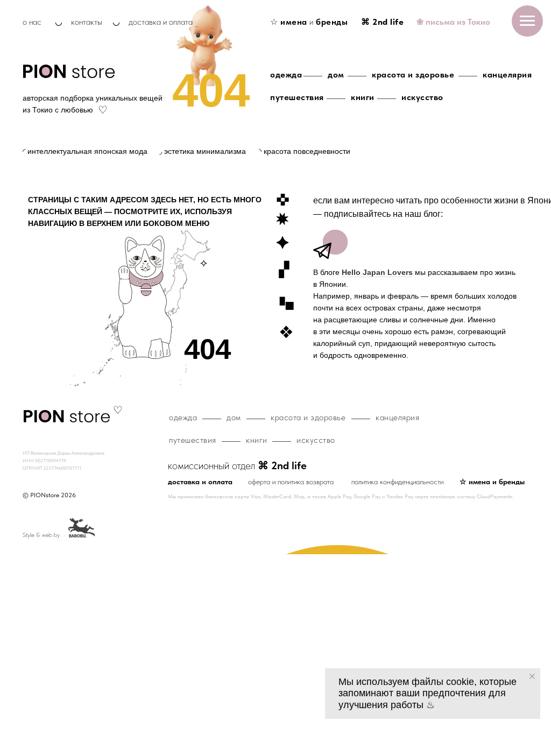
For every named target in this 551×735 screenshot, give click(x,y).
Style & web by (41, 535)
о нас (32, 22)
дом (336, 74)
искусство (422, 97)
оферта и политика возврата (291, 481)
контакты (86, 22)
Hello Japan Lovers (377, 272)
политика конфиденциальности (397, 481)
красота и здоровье (413, 74)
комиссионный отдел (237, 465)
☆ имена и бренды (492, 481)
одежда (286, 74)
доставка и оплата (161, 22)
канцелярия (507, 74)
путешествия (297, 97)
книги (363, 97)
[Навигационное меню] (527, 21)
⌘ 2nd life (382, 22)
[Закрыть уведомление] (532, 676)
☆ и (309, 22)
